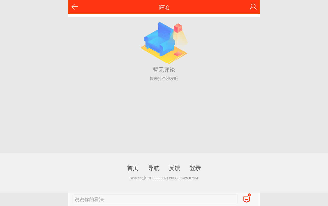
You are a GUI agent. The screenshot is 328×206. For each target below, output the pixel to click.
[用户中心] (253, 7)
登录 (195, 167)
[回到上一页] (75, 7)
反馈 (174, 167)
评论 (164, 7)
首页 (132, 167)
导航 (153, 167)
